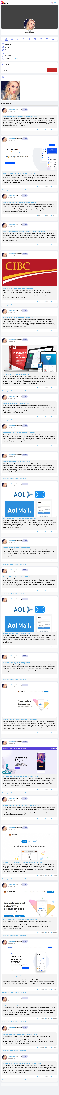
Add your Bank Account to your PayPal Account (18, 317)
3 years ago (10, 111)
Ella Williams (29, 32)
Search (52, 70)
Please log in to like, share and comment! (14, 133)
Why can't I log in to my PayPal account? (16, 1005)
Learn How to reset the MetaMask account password (20, 919)
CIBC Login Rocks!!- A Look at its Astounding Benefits (19, 202)
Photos (7, 77)
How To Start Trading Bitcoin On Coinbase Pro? (18, 976)
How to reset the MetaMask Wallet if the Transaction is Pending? (23, 862)
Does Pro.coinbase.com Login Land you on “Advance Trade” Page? (24, 231)
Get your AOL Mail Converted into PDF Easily (17, 577)
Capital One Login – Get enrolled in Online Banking (19, 433)
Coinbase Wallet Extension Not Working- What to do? (20, 173)
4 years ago (10, 255)
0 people (15, 59)
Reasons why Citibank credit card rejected (16, 462)
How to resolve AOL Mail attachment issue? (16, 633)
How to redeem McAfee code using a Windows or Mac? (20, 1034)
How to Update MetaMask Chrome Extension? (17, 548)
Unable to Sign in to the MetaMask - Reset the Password (20, 719)
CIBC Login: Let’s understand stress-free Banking (18, 288)
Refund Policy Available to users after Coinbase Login (20, 116)
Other (25, 109)
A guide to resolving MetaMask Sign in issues (17, 663)
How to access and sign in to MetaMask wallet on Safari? (21, 805)
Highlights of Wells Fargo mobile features (16, 403)
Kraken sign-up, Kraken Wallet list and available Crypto (20, 776)
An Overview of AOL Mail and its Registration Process (19, 518)
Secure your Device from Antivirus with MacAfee (18, 374)
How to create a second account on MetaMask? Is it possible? (22, 1063)
